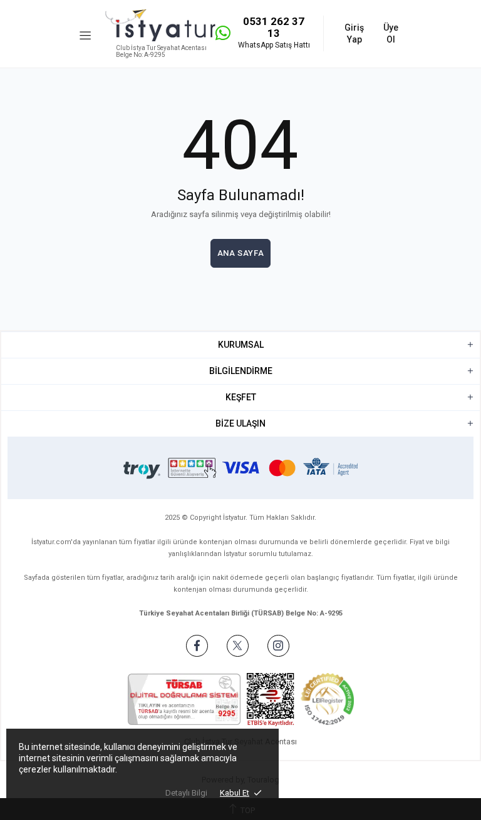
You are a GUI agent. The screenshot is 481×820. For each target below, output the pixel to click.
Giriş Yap (354, 33)
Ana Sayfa (240, 253)
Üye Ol (390, 33)
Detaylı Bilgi (186, 792)
